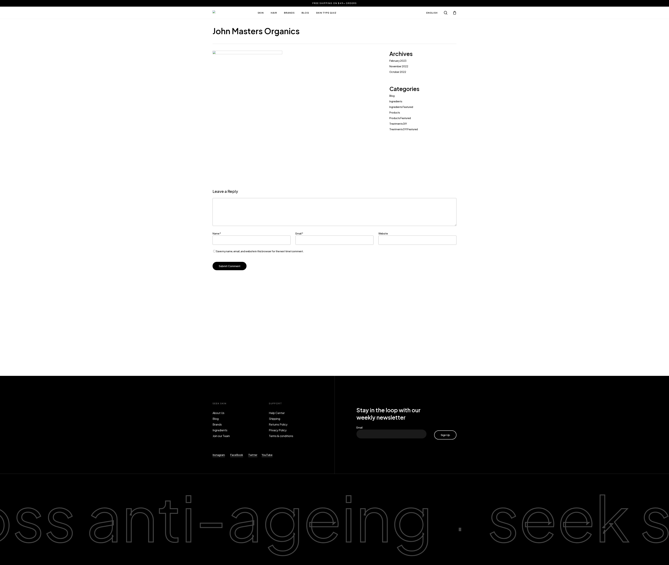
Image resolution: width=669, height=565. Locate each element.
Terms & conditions (281, 436)
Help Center (277, 413)
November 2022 (398, 66)
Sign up (445, 435)
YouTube (267, 454)
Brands (217, 424)
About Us (218, 413)
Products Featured (400, 118)
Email (299, 233)
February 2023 (397, 60)
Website (383, 233)
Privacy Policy (278, 430)
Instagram (219, 454)
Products (394, 112)
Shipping (274, 418)
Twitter (252, 454)
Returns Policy (278, 424)
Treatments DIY (398, 123)
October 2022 (397, 71)
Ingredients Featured (401, 106)
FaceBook (236, 454)
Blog (392, 95)
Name (217, 233)
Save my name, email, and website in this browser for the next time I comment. (260, 251)
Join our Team (221, 436)
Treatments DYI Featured (403, 129)
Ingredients (395, 101)
